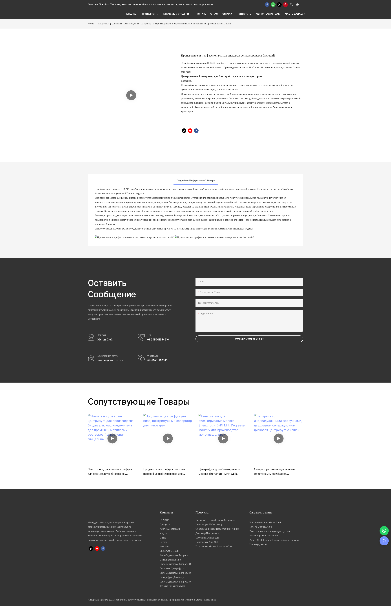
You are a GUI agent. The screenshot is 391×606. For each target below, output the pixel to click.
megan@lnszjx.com (280, 531)
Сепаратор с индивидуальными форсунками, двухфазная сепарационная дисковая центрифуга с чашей (278, 471)
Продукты (103, 24)
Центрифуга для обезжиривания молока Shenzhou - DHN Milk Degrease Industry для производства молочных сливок (222, 471)
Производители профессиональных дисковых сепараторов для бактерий (193, 24)
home (91, 24)
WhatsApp (152, 356)
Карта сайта (210, 600)
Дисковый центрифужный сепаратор (132, 24)
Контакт (101, 335)
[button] (304, 14)
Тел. (149, 335)
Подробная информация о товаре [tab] (196, 181)
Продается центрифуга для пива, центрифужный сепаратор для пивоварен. (164, 471)
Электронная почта (107, 356)
